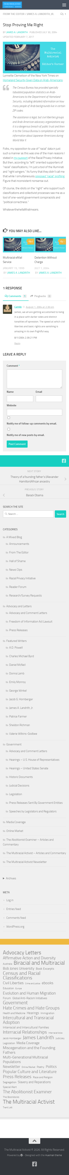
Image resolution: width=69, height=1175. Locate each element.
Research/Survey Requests (25, 595)
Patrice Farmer (18, 716)
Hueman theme (53, 1155)
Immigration (47, 1013)
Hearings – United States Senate (28, 768)
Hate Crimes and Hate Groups (31, 1008)
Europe (18, 988)
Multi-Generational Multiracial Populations (25, 1059)
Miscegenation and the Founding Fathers (29, 1050)
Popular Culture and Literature (30, 1071)
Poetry (40, 1067)
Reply (17, 343)
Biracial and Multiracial (39, 963)
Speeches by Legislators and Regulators (33, 811)
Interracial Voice (55, 1033)
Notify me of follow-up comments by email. (32, 423)
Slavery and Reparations (34, 1082)
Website (11, 405)
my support (21, 158)
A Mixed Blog (14, 537)
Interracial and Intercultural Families (26, 1027)
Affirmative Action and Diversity (29, 958)
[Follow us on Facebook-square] (64, 461)
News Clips (15, 569)
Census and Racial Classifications (21, 975)
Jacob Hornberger (12, 1038)
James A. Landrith (17, 32)
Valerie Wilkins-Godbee (23, 733)
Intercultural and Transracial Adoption (28, 1020)
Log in (9, 900)
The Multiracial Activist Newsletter (26, 862)
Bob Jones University (18, 968)
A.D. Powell (16, 647)
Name (10, 391)
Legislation (15, 794)
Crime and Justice (32, 983)
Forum (7, 998)
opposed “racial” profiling (50, 176)
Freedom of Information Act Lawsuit (30, 621)
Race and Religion (43, 1077)
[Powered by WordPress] (21, 1155)
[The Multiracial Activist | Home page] (15, 5)
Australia (7, 963)
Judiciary (60, 1038)
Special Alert (10, 1087)
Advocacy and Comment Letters (28, 613)
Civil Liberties (13, 983)
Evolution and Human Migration (29, 993)
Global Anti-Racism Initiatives (29, 998)
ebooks (47, 983)
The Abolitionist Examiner (27, 1091)
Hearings (33, 1013)
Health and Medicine (14, 1013)
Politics (51, 1066)
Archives (11, 878)
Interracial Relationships (25, 1032)
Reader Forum (17, 587)
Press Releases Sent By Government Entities (36, 803)
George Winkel (18, 690)
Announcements (19, 544)
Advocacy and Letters (19, 606)
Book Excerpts (45, 968)
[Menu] (64, 5)
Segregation (9, 1082)
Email (39, 391)
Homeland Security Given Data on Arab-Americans (33, 80)
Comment (13, 365)
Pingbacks (42, 296)
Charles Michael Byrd (21, 656)
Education (8, 988)
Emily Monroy (17, 682)
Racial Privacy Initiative (22, 578)
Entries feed (13, 909)
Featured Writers (16, 641)
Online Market (14, 831)
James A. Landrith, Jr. (40, 14)
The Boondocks (11, 1097)
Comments (17, 296)
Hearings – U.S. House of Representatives (34, 759)
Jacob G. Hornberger (21, 699)
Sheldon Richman (19, 725)
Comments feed (16, 918)
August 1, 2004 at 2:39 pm (40, 307)
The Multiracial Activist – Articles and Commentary (36, 853)
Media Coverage (16, 822)
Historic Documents (21, 777)
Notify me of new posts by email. (25, 435)
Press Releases (18, 630)
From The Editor (14, 14)
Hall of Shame (17, 561)
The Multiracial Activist (29, 1101)
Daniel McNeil (17, 665)
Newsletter (11, 1066)
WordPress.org (15, 926)
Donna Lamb (16, 673)
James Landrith (38, 1037)
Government (13, 744)
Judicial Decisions (19, 785)
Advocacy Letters (22, 952)
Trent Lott (7, 1107)
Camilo (18, 306)
